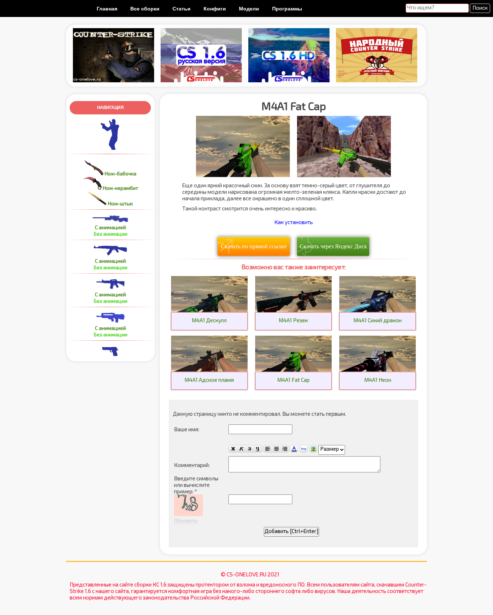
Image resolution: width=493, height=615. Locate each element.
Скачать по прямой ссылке (254, 246)
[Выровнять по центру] (276, 449)
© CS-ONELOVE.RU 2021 (250, 574)
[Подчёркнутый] (258, 449)
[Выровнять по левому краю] (267, 449)
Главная (107, 9)
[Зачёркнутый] (249, 449)
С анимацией (110, 227)
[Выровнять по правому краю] (284, 449)
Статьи (182, 9)
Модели (249, 9)
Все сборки (145, 9)
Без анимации (110, 234)
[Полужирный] (232, 449)
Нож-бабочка (120, 173)
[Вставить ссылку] (303, 449)
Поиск (480, 7)
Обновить (186, 520)
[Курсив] (241, 449)
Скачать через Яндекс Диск (333, 246)
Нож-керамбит (120, 188)
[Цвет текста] (294, 449)
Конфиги (215, 9)
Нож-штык (120, 203)
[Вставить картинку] (313, 449)
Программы (287, 9)
